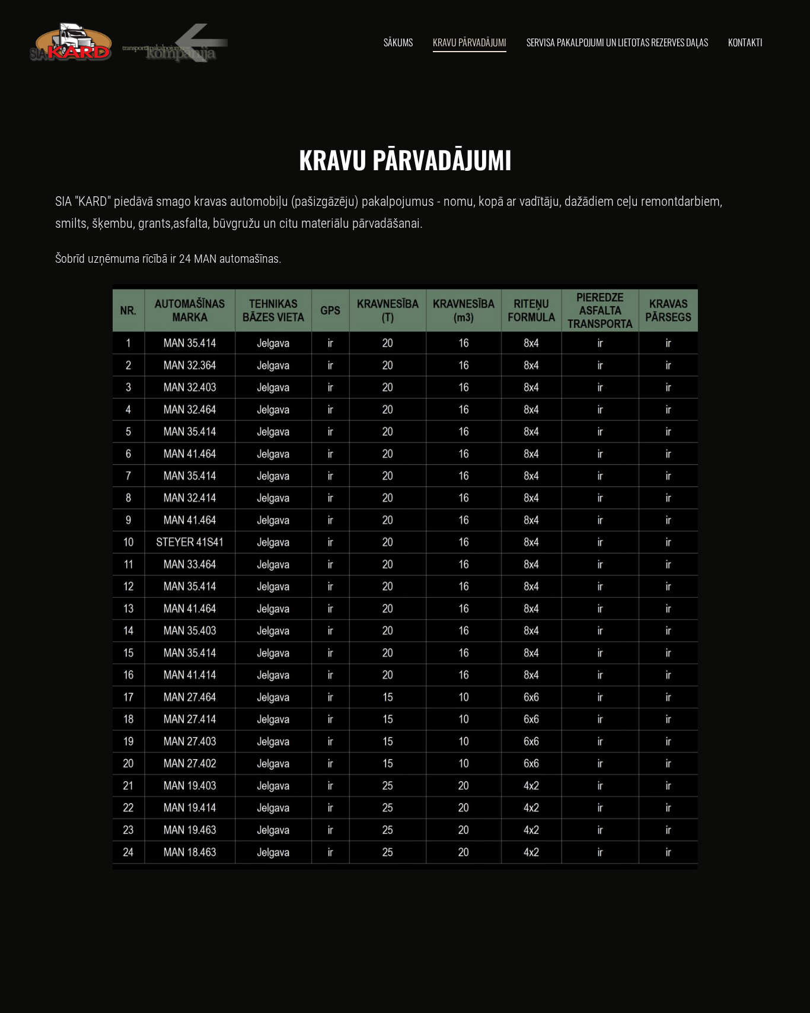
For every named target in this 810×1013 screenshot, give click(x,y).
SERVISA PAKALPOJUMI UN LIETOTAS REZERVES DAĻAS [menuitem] (617, 42)
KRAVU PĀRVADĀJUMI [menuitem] (469, 42)
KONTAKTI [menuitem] (745, 42)
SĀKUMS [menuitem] (398, 42)
